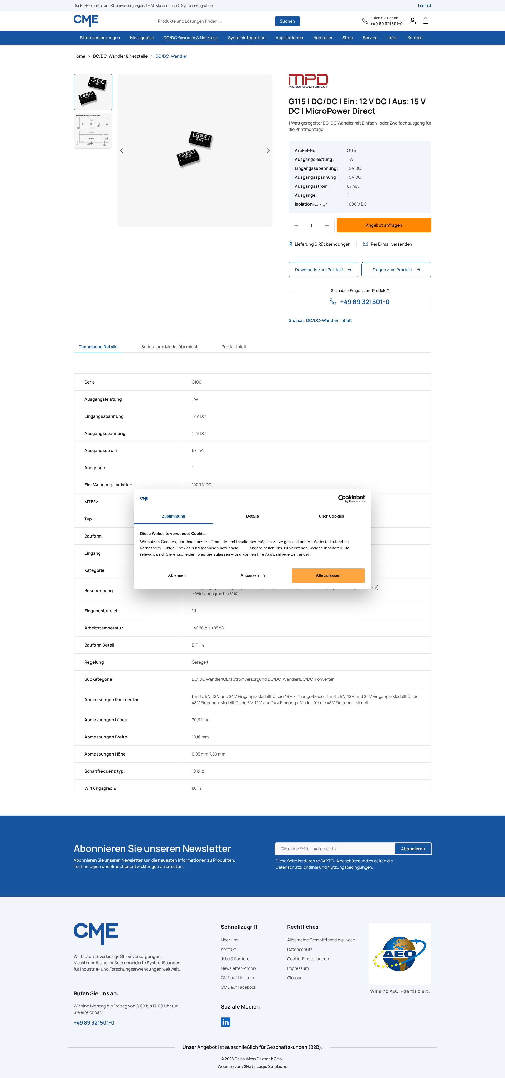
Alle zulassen (328, 575)
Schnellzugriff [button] (239, 926)
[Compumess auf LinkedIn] (225, 1022)
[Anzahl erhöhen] (327, 225)
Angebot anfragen (384, 225)
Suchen (287, 21)
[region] (173, 151)
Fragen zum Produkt (392, 269)
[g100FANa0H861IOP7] (195, 150)
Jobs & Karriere (235, 959)
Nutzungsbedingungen (349, 867)
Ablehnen (177, 575)
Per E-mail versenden (391, 244)
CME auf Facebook (238, 987)
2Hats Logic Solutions (265, 1066)
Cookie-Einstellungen (308, 959)
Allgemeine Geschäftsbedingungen (321, 940)
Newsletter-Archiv (238, 968)
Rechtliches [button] (303, 926)
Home (79, 56)
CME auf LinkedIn (237, 978)
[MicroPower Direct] (308, 80)
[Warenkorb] (425, 22)
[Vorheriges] (121, 150)
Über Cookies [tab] (331, 516)
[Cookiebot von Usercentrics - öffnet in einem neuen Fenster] (342, 499)
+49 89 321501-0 (386, 24)
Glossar (294, 978)
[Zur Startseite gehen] (86, 21)
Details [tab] (252, 516)
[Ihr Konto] (412, 22)
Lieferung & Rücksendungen (323, 244)
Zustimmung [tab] (173, 516)
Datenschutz (299, 949)
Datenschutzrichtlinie (297, 867)
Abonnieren (413, 849)
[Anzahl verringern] (296, 225)
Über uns (229, 940)
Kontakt (424, 5)
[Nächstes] (268, 150)
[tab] (98, 346)
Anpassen (249, 575)
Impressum (298, 968)
